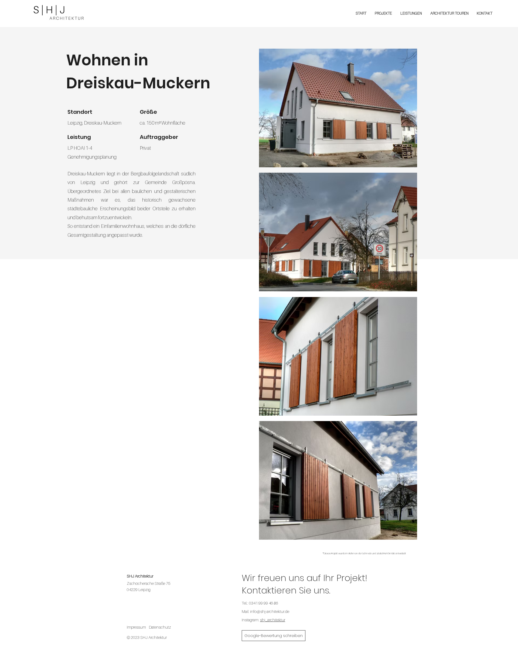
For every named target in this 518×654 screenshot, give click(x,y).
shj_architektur (272, 619)
